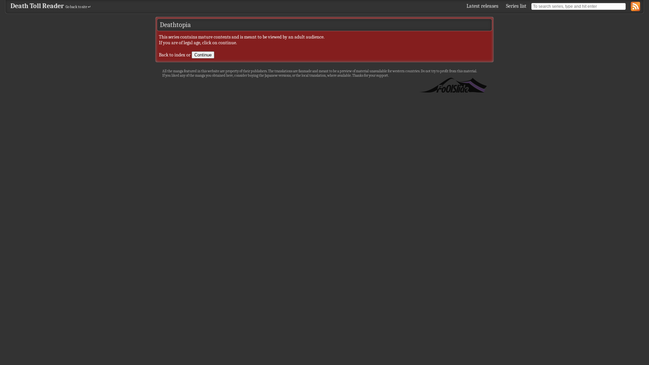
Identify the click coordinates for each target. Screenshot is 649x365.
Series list (516, 6)
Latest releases (482, 6)
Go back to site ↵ (78, 7)
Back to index (172, 55)
